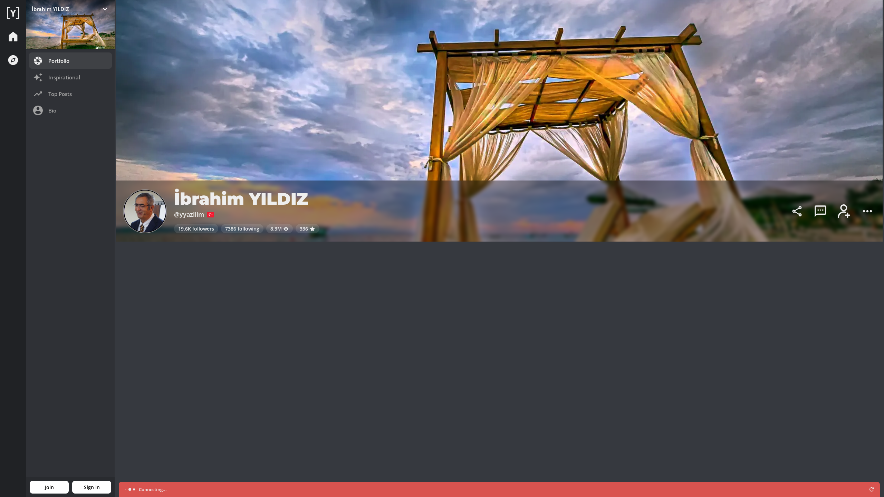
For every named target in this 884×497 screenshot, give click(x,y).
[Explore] (13, 60)
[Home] (13, 13)
